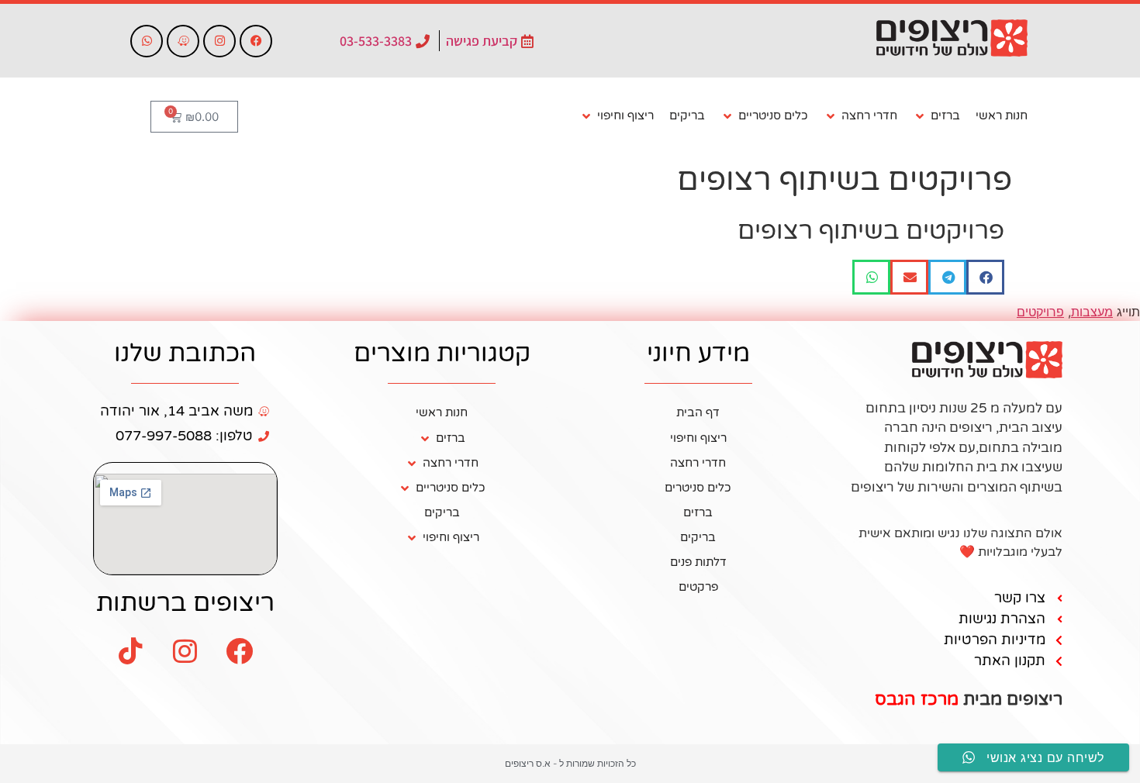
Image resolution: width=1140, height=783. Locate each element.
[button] (936, 116)
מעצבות (1092, 311)
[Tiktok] (131, 650)
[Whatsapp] (146, 41)
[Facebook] (256, 41)
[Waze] (183, 41)
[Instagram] (219, 41)
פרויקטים (1040, 311)
